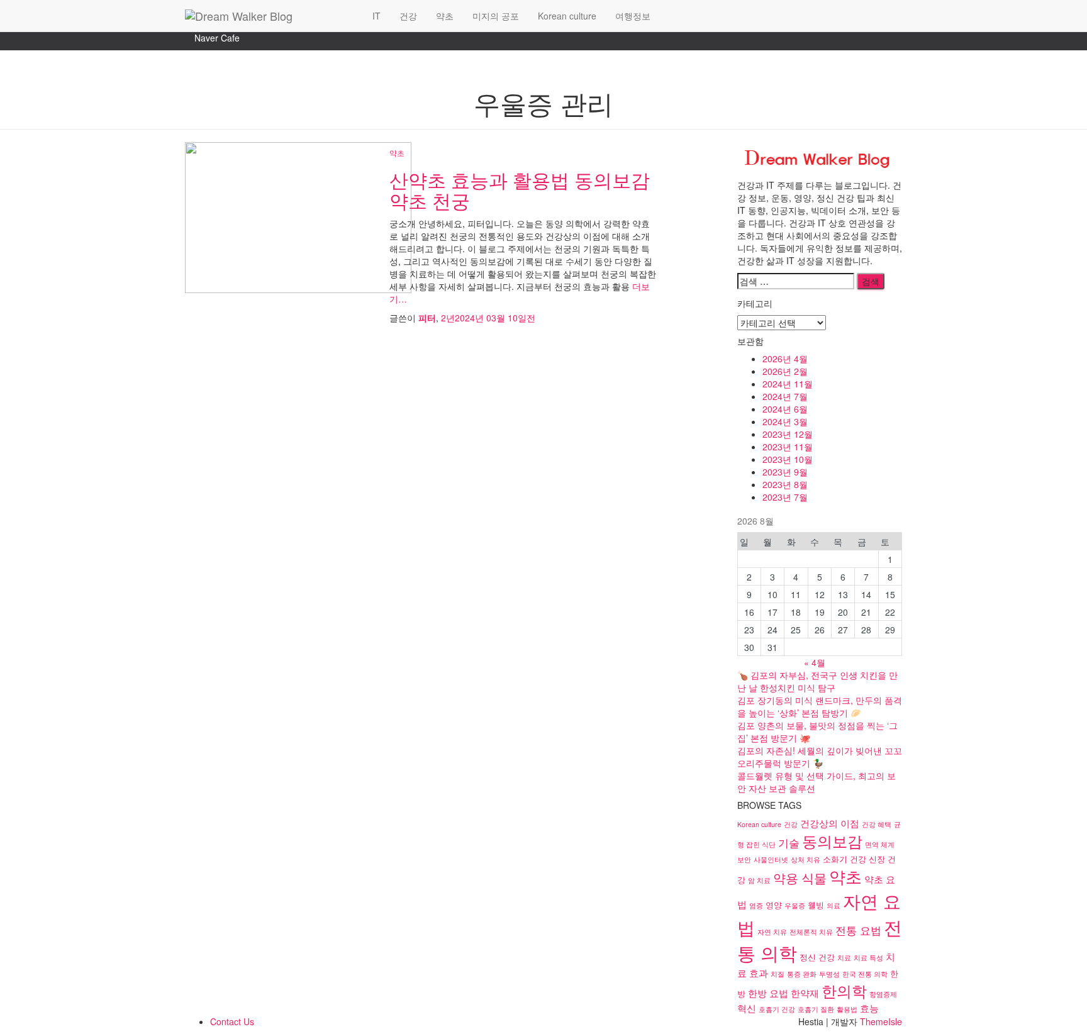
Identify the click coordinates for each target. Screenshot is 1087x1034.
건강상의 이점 (829, 823)
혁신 (746, 1008)
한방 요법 (768, 992)
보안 (744, 859)
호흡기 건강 (777, 1009)
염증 (756, 905)
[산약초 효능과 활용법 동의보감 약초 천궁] (298, 216)
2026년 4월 (785, 358)
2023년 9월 (785, 471)
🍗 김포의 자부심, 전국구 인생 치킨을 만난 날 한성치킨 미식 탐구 (817, 681)
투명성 (829, 974)
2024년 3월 (785, 421)
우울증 (794, 905)
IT (376, 15)
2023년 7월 (785, 497)
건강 (408, 15)
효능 (869, 1008)
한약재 (805, 992)
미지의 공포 (495, 15)
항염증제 (883, 994)
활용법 (847, 1009)
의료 (833, 905)
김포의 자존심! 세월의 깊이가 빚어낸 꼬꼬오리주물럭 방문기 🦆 (819, 756)
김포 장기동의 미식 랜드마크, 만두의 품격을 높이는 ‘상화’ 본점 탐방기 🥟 (819, 706)
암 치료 (759, 880)
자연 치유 (772, 932)
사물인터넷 (771, 859)
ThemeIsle (881, 1021)
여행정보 (632, 15)
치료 (844, 957)
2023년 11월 (787, 446)
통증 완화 (802, 974)
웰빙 (816, 905)
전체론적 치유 (811, 932)
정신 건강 (817, 957)
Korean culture (567, 15)
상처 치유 (805, 859)
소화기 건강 (844, 859)
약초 (445, 15)
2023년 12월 (787, 434)
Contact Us (232, 1021)
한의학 (844, 990)
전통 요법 (858, 930)
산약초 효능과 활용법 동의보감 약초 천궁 (519, 190)
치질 (777, 974)
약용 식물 (800, 878)
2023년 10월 (787, 459)
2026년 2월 (785, 371)
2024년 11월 (787, 383)
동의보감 (832, 841)
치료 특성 (868, 957)
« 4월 (814, 662)
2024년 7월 (785, 396)
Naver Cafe (217, 37)
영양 (774, 905)
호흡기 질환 (816, 1009)
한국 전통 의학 (865, 974)
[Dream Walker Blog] (269, 15)
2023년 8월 (785, 484)
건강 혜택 (876, 824)
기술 (789, 842)
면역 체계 (880, 844)
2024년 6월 (785, 409)
